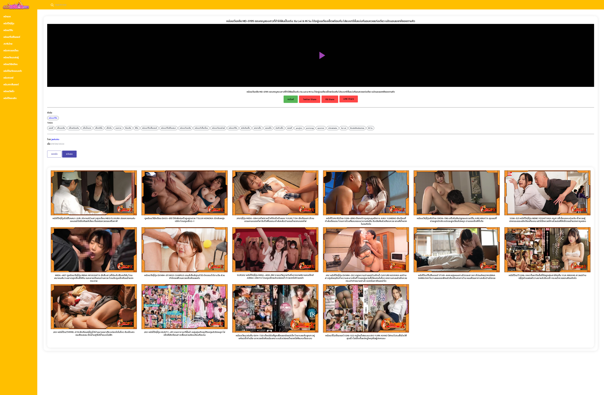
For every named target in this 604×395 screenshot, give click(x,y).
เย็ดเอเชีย (61, 128)
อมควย (118, 128)
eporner (320, 128)
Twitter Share (309, 99)
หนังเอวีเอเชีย (185, 128)
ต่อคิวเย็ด (279, 128)
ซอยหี (289, 128)
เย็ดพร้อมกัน (74, 128)
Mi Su (370, 128)
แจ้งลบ (69, 154)
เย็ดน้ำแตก (87, 128)
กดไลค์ (291, 99)
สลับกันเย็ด (245, 128)
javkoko (55, 139)
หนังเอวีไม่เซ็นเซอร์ (149, 128)
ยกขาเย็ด (257, 128)
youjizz (299, 128)
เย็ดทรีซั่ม (99, 128)
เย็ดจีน (109, 128)
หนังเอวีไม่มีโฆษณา (168, 128)
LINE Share (348, 99)
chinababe (332, 128)
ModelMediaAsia (357, 128)
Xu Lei (343, 128)
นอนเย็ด (268, 128)
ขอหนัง (54, 154)
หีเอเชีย (128, 128)
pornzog (310, 128)
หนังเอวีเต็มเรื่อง (201, 128)
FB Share (329, 99)
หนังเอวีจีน (53, 118)
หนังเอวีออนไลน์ (218, 128)
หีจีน (136, 128)
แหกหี (51, 128)
